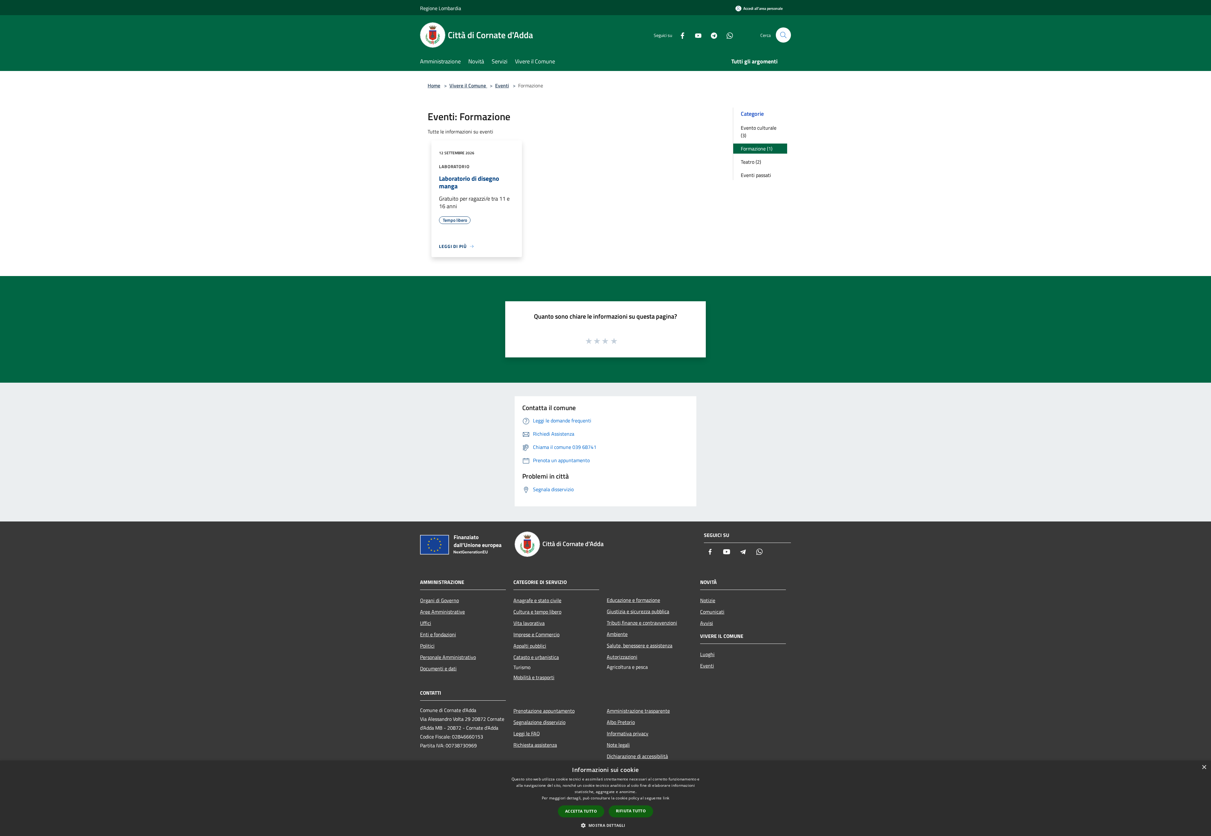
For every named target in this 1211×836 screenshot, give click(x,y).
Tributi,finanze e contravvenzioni (642, 623)
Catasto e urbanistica (536, 657)
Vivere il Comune (468, 85)
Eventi (502, 85)
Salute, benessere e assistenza (639, 645)
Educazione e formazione (633, 600)
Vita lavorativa (529, 623)
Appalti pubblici (529, 646)
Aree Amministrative (442, 611)
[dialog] (605, 798)
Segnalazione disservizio (539, 722)
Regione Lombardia (440, 8)
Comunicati (712, 611)
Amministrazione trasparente (638, 711)
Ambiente (617, 634)
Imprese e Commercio (536, 634)
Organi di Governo (439, 600)
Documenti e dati (438, 668)
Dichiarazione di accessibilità (637, 756)
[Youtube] (695, 35)
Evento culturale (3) (758, 131)
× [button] (1204, 767)
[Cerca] (783, 35)
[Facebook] (680, 35)
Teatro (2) (751, 162)
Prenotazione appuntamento (544, 711)
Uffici (425, 623)
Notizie (707, 600)
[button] (605, 825)
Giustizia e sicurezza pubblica (638, 611)
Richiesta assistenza (535, 745)
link (666, 798)
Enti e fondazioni (438, 634)
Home (434, 85)
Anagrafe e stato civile (537, 600)
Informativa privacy (627, 733)
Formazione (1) (756, 148)
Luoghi (707, 654)
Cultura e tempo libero (537, 611)
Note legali (618, 745)
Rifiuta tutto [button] (631, 811)
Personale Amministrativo (448, 657)
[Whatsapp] (727, 35)
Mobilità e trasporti (533, 677)
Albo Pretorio (621, 722)
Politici (427, 646)
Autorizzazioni (622, 657)
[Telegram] (711, 35)
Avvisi (706, 623)
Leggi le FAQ (526, 733)
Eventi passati (756, 175)
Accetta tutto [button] (581, 811)
